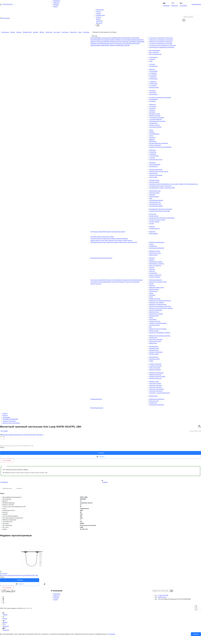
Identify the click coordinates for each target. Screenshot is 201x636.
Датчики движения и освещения (158, 143)
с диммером (152, 76)
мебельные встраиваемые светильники (160, 41)
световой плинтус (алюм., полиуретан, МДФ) (162, 187)
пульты (151, 135)
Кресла (97, 240)
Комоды (120, 240)
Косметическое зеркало (156, 313)
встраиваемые (153, 99)
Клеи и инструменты (155, 265)
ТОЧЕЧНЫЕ (125, 41)
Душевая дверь (153, 346)
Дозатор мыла (153, 291)
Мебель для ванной (112, 281)
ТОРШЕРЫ (118, 39)
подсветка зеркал (154, 180)
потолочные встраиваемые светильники (161, 38)
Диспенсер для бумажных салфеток (159, 332)
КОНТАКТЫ (56, 594)
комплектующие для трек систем (158, 171)
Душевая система (127, 280)
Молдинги (152, 258)
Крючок (151, 283)
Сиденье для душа (154, 321)
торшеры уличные (154, 125)
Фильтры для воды (95, 283)
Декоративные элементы (156, 263)
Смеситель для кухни (155, 387)
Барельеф (152, 231)
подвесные (152, 104)
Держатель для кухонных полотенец (159, 335)
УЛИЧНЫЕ (100, 41)
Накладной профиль (122, 238)
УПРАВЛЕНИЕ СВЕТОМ (122, 45)
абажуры (151, 132)
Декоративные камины (156, 261)
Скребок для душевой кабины (158, 323)
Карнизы (151, 260)
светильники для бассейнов (157, 121)
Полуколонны (153, 273)
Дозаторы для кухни (155, 341)
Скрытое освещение (155, 275)
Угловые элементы (154, 276)
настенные (152, 90)
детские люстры (153, 216)
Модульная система (155, 253)
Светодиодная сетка (155, 204)
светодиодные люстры (155, 159)
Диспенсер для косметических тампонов (161, 308)
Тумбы (125, 240)
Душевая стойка (154, 381)
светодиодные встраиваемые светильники (161, 47)
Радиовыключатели (96, 242)
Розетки (92, 408)
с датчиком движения (155, 119)
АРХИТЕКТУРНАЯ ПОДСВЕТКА (123, 43)
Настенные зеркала (96, 236)
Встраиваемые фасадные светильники (160, 209)
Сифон (151, 361)
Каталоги (5, 415)
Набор (151, 317)
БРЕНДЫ (56, 597)
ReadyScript (28, 608)
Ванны (120, 280)
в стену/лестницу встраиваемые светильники (162, 45)
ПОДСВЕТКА (94, 43)
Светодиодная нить (155, 202)
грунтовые (152, 112)
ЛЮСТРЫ (118, 41)
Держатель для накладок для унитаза (160, 300)
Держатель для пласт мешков (157, 329)
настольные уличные (155, 127)
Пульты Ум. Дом (153, 401)
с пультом (152, 59)
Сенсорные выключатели (156, 248)
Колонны (151, 267)
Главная (5, 413)
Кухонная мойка (102, 281)
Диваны (92, 240)
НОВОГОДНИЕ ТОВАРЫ (107, 45)
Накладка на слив (154, 359)
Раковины (122, 281)
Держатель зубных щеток (156, 287)
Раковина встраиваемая (156, 372)
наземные (152, 110)
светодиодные (153, 57)
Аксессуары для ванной (97, 280)
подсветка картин (154, 182)
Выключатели (99, 408)
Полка (151, 297)
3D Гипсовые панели (96, 231)
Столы (116, 240)
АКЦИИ (55, 599)
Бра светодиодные (154, 50)
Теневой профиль (95, 238)
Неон (150, 198)
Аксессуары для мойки (155, 339)
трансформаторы (154, 134)
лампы (151, 130)
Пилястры (152, 269)
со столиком (152, 85)
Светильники (6, 417)
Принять (195, 634)
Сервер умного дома (124, 242)
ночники (151, 223)
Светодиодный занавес (156, 206)
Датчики (115, 242)
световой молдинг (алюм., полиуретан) (160, 186)
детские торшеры (154, 221)
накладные (152, 162)
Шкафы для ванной (155, 369)
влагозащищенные (154, 164)
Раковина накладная (155, 374)
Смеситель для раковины (156, 389)
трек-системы (153, 177)
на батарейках (153, 71)
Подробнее (112, 634)
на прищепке (153, 73)
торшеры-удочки (154, 87)
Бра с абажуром (154, 52)
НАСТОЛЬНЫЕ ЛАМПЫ (107, 39)
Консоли (129, 240)
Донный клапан (153, 357)
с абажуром (152, 154)
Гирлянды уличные (154, 115)
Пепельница (152, 319)
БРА (110, 38)
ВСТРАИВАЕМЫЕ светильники (99, 38)
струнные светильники (155, 175)
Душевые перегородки (155, 352)
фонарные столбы (154, 113)
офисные (152, 69)
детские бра (152, 214)
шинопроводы (153, 173)
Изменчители (153, 343)
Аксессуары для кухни (111, 280)
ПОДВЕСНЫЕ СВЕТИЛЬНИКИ (121, 38)
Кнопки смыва (153, 396)
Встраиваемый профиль (108, 238)
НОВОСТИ (56, 595)
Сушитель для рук (154, 325)
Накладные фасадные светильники (159, 211)
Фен (150, 327)
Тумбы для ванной (154, 367)
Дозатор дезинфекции (155, 310)
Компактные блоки (154, 251)
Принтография (153, 233)
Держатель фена (154, 289)
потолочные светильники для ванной (160, 97)
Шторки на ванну (154, 354)
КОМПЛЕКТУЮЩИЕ (109, 41)
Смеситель (128, 281)
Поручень (152, 285)
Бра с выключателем (155, 54)
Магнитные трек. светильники (11, 423)
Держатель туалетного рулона (158, 281)
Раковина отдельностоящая (157, 376)
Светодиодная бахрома (156, 200)
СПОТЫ (124, 39)
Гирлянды (152, 226)
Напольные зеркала (108, 236)
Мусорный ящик (154, 315)
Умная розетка (153, 255)
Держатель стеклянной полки (157, 304)
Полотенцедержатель (155, 280)
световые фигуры (154, 228)
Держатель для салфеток (156, 302)
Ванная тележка (154, 330)
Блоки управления (107, 242)
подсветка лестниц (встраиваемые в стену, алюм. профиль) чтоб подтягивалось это (173, 184)
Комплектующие (154, 196)
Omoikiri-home (153, 337)
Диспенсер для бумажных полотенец (160, 306)
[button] (102, 618)
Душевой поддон (154, 348)
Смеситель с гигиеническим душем (159, 392)
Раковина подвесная (155, 378)
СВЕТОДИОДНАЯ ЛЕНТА (106, 43)
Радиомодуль (153, 246)
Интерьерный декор (96, 258)
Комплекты (134, 242)
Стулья (102, 240)
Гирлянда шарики (154, 192)
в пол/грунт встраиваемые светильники (160, 43)
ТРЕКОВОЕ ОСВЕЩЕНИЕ (136, 41)
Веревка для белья (154, 298)
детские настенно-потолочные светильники (161, 218)
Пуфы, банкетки (109, 240)
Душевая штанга (154, 312)
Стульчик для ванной (155, 366)
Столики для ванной (155, 364)
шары (151, 61)
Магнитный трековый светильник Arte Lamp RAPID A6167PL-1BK (19, 575)
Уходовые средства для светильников (160, 147)
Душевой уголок (154, 350)
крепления (152, 137)
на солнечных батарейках (156, 117)
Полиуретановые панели (118, 231)
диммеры (152, 139)
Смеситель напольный (155, 391)
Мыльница (152, 295)
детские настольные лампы (157, 219)
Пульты (151, 244)
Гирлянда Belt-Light (154, 191)
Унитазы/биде (136, 281)
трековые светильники (155, 169)
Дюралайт (152, 194)
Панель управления (155, 145)
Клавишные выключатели (156, 242)
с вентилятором (153, 155)
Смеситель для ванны (155, 385)
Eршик (151, 293)
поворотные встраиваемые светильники (161, 39)
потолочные (152, 92)
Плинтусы (152, 271)
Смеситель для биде (155, 383)
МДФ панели (106, 231)
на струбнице (153, 75)
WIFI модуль (152, 141)
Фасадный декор (107, 258)
